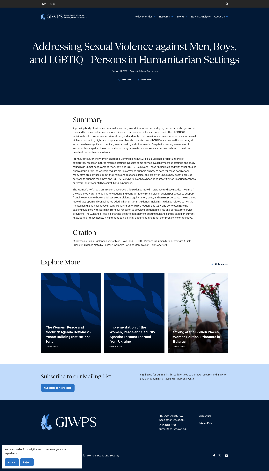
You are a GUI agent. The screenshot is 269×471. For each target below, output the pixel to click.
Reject (26, 462)
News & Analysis (201, 16)
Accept (12, 462)
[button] (225, 4)
